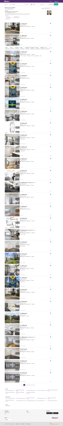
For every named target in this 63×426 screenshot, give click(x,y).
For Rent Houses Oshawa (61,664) (20, 398)
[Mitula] (7, 1)
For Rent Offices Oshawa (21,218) (41, 398)
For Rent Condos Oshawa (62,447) (10, 398)
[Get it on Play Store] (49, 413)
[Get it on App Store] (55, 413)
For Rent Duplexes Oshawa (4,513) (52, 400)
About (5, 413)
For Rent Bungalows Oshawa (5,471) (31, 400)
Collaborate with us (7, 412)
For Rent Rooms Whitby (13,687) (9, 390)
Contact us (28, 412)
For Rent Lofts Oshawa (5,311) (41, 400)
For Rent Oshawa (7, 405)
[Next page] (34, 385)
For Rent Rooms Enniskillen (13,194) (42, 390)
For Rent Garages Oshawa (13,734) (21, 400)
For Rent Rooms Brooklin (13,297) (31, 390)
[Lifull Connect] (54, 424)
